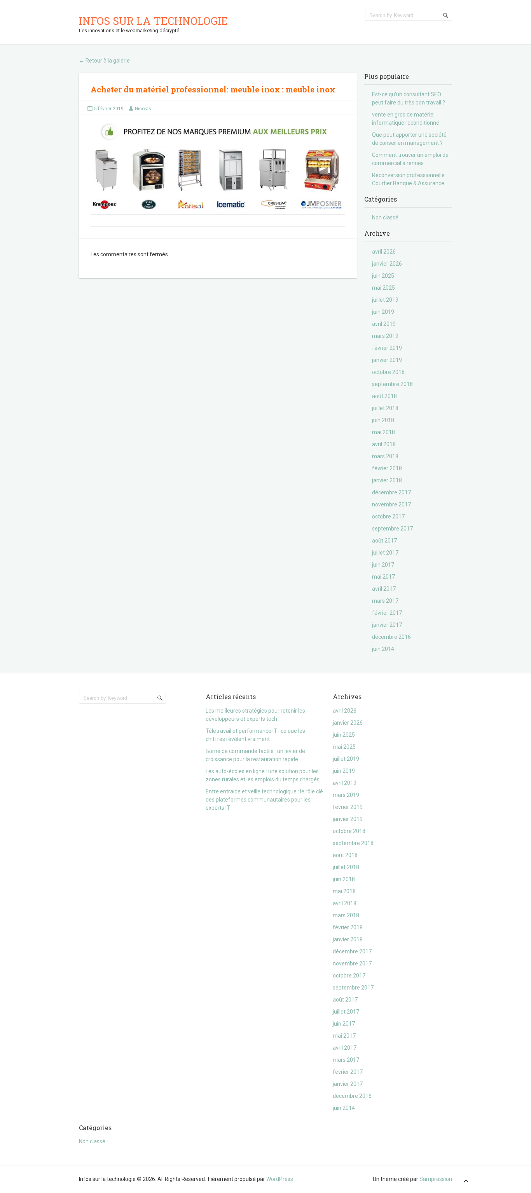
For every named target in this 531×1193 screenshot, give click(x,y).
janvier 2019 (387, 360)
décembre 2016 (391, 637)
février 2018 (387, 468)
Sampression (435, 1179)
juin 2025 (383, 276)
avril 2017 (384, 589)
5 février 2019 (109, 108)
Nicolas (143, 108)
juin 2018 (383, 420)
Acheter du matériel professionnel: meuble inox (186, 89)
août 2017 (384, 540)
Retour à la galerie (104, 60)
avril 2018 (384, 444)
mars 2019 (385, 336)
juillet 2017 (385, 553)
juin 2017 (383, 565)
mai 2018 (383, 432)
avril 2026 (384, 252)
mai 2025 (383, 288)
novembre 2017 (391, 504)
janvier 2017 (387, 625)
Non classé (385, 217)
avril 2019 (384, 324)
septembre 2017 (392, 528)
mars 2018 (385, 456)
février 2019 (387, 348)
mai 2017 (383, 577)
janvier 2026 (387, 264)
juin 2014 (383, 649)
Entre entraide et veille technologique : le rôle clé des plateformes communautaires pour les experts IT (264, 799)
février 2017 (387, 613)
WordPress (279, 1179)
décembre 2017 (391, 492)
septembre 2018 (392, 384)
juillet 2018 (385, 408)
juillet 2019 (385, 300)
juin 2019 (383, 312)
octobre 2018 (388, 372)
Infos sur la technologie (153, 21)
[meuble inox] (218, 168)
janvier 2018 (387, 480)
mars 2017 (385, 601)
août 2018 (384, 396)
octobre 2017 (388, 516)
